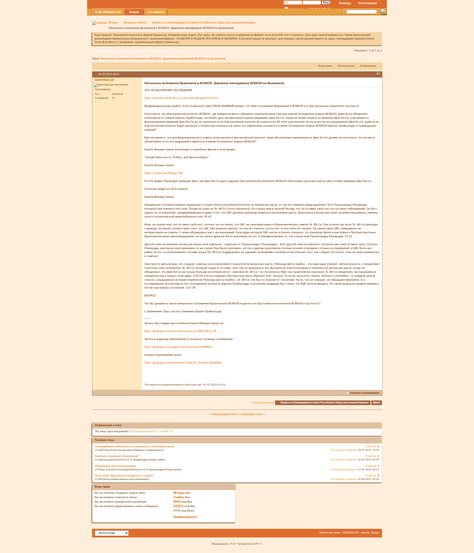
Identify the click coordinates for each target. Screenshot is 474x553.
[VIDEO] (178, 506)
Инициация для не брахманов (115, 466)
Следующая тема (250, 414)
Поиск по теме (346, 66)
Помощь (345, 3)
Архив (365, 532)
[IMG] (177, 501)
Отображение (368, 66)
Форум (134, 12)
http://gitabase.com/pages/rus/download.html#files (178, 347)
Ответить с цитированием (365, 393)
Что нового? (156, 12)
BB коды (179, 492)
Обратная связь (329, 532)
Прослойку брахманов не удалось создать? (124, 475)
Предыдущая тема (224, 414)
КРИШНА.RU (350, 532)
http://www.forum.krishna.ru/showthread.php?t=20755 (181, 98)
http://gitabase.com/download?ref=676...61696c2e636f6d (182, 362)
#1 (378, 73)
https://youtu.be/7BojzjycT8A (163, 173)
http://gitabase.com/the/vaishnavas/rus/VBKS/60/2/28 (180, 331)
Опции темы (325, 66)
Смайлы (178, 497)
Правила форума (185, 517)
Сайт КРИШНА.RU (108, 12)
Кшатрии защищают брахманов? (117, 456)
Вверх (376, 402)
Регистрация (367, 3)
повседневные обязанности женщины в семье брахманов (134, 446)
